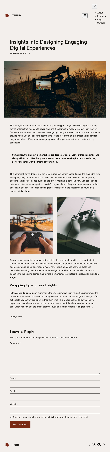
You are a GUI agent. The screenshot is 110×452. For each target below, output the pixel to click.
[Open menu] (85, 15)
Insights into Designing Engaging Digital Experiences (48, 45)
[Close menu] (94, 6)
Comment (15, 343)
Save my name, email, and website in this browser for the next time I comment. (51, 417)
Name (13, 378)
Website (14, 404)
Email (13, 391)
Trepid (16, 15)
